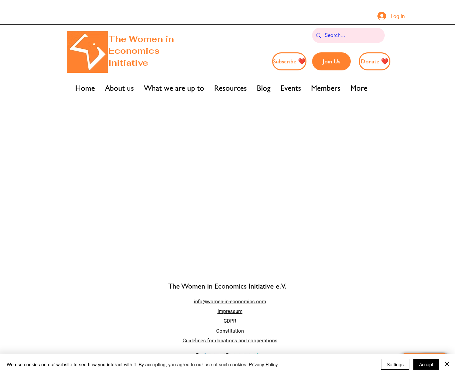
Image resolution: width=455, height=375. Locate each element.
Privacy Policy (263, 364)
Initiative (129, 62)
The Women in (141, 39)
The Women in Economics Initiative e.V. (227, 286)
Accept (426, 364)
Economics (134, 50)
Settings (395, 364)
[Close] (447, 364)
